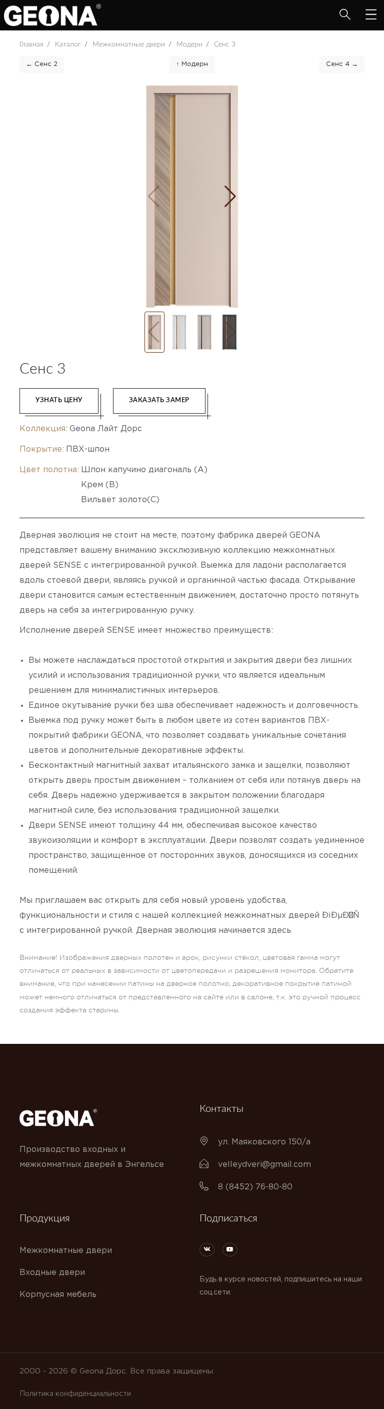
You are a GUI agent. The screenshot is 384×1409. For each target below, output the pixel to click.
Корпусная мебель (58, 1294)
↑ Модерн (192, 64)
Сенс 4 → (342, 64)
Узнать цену (59, 400)
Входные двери (52, 1272)
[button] (230, 197)
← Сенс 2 (42, 64)
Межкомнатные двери (66, 1250)
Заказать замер (159, 400)
